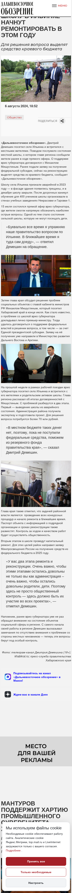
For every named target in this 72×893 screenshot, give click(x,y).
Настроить (36, 882)
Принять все (36, 861)
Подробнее (13, 850)
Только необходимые (36, 872)
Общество (14, 117)
